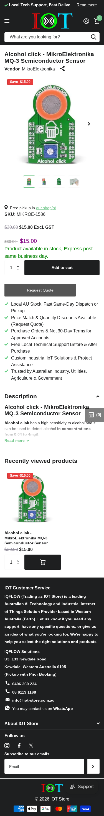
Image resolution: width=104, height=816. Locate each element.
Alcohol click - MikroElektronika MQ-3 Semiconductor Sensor (26, 538)
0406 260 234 (24, 684)
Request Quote (40, 290)
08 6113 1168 (24, 692)
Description (20, 396)
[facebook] (19, 745)
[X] (31, 745)
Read (14, 440)
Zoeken (93, 37)
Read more (87, 5)
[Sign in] (86, 21)
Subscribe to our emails (26, 754)
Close (52, 723)
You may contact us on (42, 708)
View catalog (7, 21)
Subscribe (93, 766)
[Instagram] (6, 745)
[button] (89, 123)
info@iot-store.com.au (33, 700)
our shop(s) (46, 208)
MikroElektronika (38, 68)
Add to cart (62, 267)
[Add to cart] (42, 562)
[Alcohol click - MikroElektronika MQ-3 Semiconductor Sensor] (32, 498)
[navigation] (29, 181)
